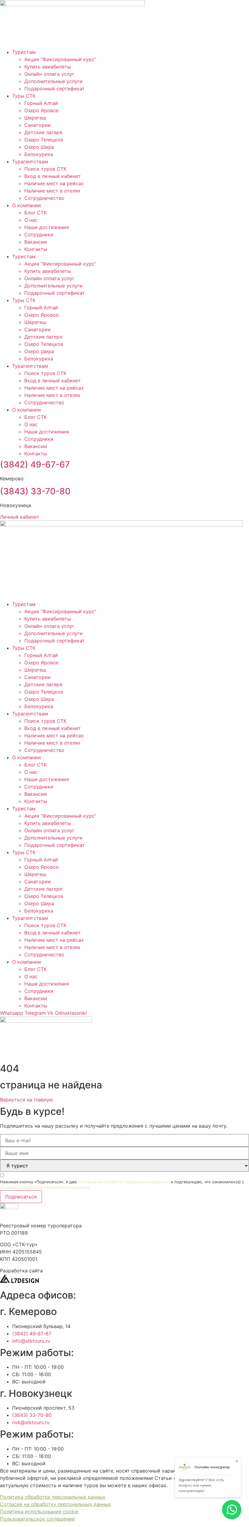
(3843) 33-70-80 (35, 491)
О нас (31, 220)
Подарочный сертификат (54, 88)
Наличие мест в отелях (52, 191)
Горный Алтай (41, 103)
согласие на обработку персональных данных (123, 1181)
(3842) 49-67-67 (35, 464)
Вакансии (35, 242)
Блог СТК (35, 213)
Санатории (37, 125)
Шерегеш (35, 118)
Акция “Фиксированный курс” (60, 59)
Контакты (35, 249)
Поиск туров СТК (45, 169)
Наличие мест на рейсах (54, 183)
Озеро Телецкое (43, 140)
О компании (26, 205)
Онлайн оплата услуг (49, 74)
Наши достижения (46, 227)
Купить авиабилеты (47, 67)
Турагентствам (30, 161)
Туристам (24, 52)
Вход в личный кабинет (52, 176)
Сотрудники (38, 234)
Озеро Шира (39, 147)
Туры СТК (24, 96)
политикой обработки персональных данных (44, 1187)
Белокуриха (38, 154)
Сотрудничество (44, 198)
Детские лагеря (43, 132)
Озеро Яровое (41, 110)
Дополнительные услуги (53, 81)
